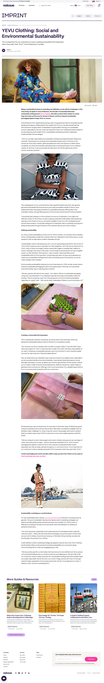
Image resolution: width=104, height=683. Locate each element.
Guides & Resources (12, 25)
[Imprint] (14, 15)
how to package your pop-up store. (33, 456)
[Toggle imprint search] (73, 16)
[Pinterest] (25, 673)
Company (6, 652)
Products (21, 5)
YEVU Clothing (45, 114)
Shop (37, 652)
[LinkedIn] (29, 673)
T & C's (89, 673)
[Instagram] (16, 673)
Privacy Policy (90, 663)
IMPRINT (4, 25)
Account (22, 652)
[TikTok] (22, 673)
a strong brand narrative (52, 518)
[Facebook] (19, 673)
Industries (32, 5)
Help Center (85, 1)
